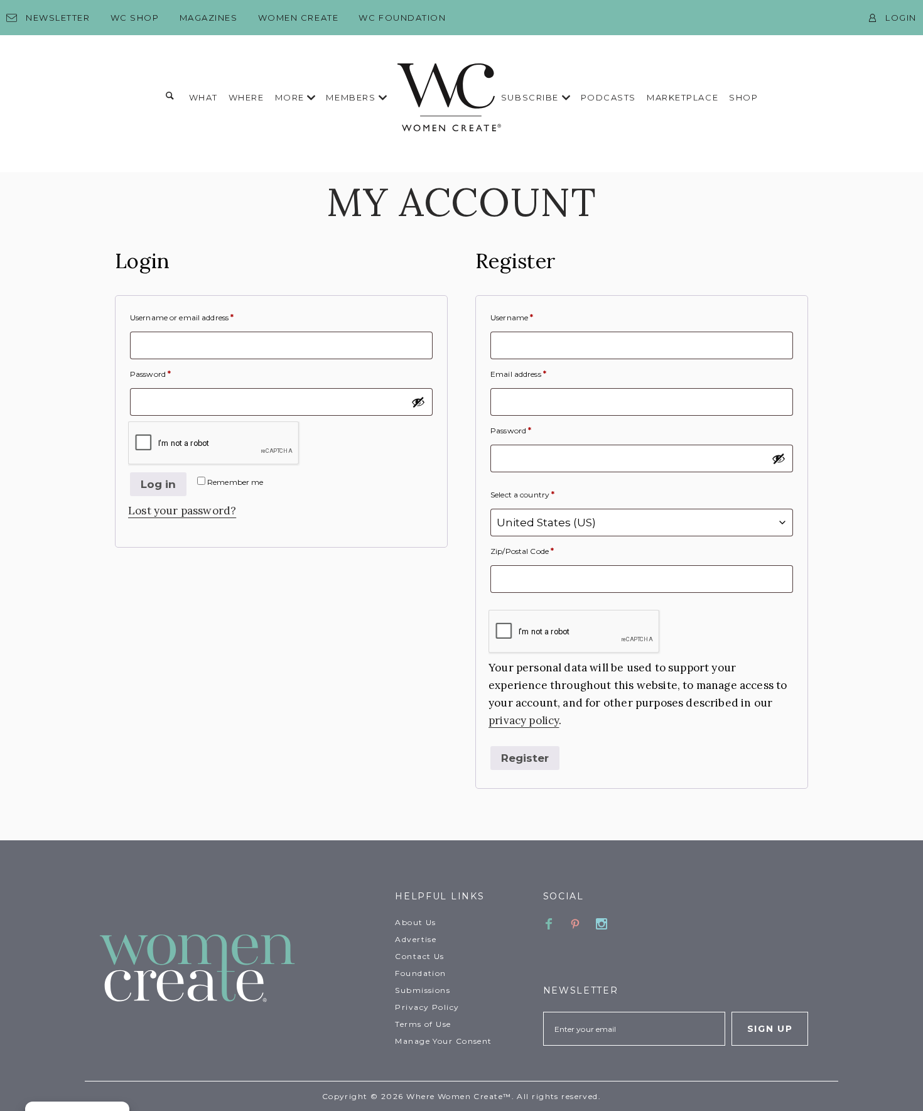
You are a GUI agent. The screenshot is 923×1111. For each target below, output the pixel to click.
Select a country (522, 494)
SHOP (743, 97)
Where (246, 97)
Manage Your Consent (443, 1041)
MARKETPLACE (682, 97)
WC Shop (135, 18)
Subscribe (531, 97)
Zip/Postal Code (522, 551)
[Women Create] (240, 969)
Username (511, 317)
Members (352, 97)
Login (901, 18)
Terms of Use (423, 1024)
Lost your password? (182, 511)
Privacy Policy (427, 1007)
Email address (518, 374)
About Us (415, 922)
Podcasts (608, 97)
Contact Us (419, 956)
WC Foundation (402, 18)
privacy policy (523, 720)
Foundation (420, 973)
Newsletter (58, 18)
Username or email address (182, 317)
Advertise (415, 939)
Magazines (209, 18)
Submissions (422, 990)
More (291, 97)
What (203, 97)
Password (150, 374)
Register (525, 758)
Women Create (298, 18)
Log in (158, 484)
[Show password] (418, 402)
